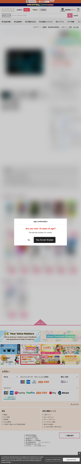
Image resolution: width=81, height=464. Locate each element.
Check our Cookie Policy (54, 459)
